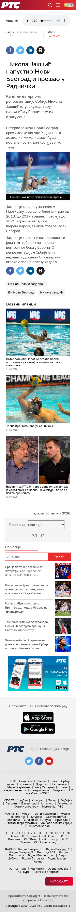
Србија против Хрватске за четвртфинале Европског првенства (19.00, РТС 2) (24, 571)
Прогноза (17, 524)
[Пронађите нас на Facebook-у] (39, 761)
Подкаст (59, 790)
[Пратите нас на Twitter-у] (29, 761)
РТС (9, 868)
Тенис (52, 800)
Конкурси (24, 872)
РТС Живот (49, 836)
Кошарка (38, 800)
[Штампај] (40, 50)
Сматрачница (39, 790)
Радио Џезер (57, 858)
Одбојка (66, 800)
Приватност (16, 896)
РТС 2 (28, 833)
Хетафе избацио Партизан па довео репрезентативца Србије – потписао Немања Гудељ (27, 644)
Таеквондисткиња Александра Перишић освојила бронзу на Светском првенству (26, 626)
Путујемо (36, 817)
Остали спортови (26, 806)
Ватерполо (29, 803)
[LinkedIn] (30, 50)
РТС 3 (40, 833)
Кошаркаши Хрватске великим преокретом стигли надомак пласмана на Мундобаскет (26, 589)
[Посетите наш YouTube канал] (49, 761)
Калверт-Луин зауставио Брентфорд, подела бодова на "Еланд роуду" (26, 607)
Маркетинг (37, 868)
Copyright (33, 896)
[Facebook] (10, 50)
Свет (53, 781)
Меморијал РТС (52, 806)
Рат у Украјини (44, 787)
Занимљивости (45, 813)
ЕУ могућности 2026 (49, 791)
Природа (61, 820)
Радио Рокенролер (41, 855)
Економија (59, 784)
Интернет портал (47, 872)
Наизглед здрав (39, 826)
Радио (10, 849)
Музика (65, 813)
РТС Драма (29, 836)
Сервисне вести (15, 790)
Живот (26, 813)
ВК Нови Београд (21, 292)
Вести (11, 781)
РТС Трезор (50, 839)
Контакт (20, 868)
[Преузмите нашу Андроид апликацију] (38, 728)
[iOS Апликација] (38, 673)
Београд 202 (46, 852)
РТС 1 (16, 833)
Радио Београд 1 (30, 849)
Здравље (13, 820)
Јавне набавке (58, 868)
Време (63, 787)
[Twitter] (20, 50)
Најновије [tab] (13, 547)
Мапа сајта (59, 881)
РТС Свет (55, 833)
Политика (26, 781)
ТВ (8, 833)
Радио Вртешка (33, 858)
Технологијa (17, 817)
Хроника (25, 784)
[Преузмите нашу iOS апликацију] (38, 717)
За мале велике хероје (56, 823)
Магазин (12, 813)
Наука (46, 820)
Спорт (9, 800)
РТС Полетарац (45, 842)
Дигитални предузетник (20, 823)
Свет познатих (56, 817)
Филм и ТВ (31, 820)
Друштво (42, 784)
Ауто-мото (64, 803)
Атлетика (47, 803)
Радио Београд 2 (58, 849)
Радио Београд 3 (21, 852)
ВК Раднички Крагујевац (26, 284)
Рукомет (11, 803)
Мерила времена (18, 787)
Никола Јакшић (51, 292)
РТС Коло (30, 839)
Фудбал (22, 800)
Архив (38, 861)
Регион (41, 781)
